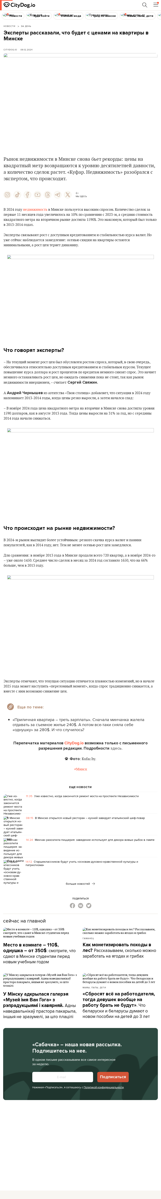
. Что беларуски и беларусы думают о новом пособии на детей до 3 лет (119, 1005)
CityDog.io (10, 49)
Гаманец (88, 938)
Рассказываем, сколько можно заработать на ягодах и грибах (119, 950)
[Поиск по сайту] (144, 5)
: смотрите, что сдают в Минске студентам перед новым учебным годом (39, 953)
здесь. (116, 748)
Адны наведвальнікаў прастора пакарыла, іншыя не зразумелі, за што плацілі (40, 1005)
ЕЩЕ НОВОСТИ (80, 787)
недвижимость (35, 210)
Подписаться (113, 1076)
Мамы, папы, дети (94, 987)
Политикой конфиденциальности (104, 1087)
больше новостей (78, 884)
